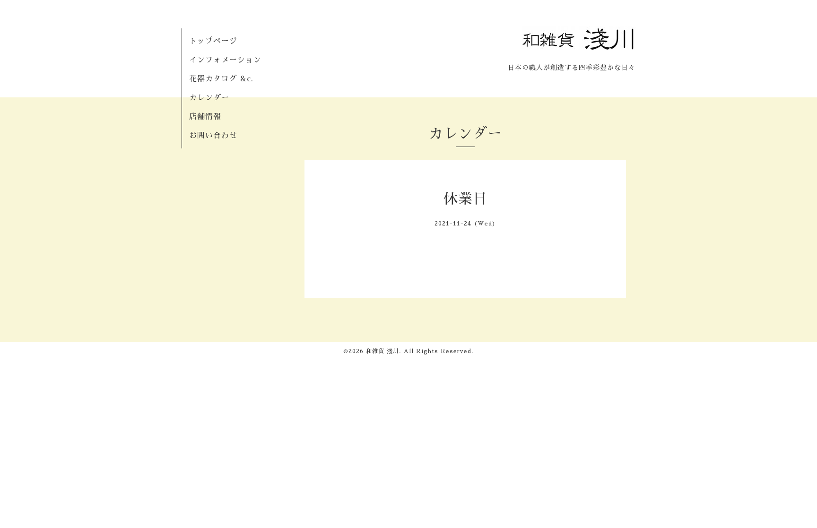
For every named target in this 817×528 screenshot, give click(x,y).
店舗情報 (205, 117)
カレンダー (209, 98)
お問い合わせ (213, 135)
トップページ (213, 41)
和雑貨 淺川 (382, 351)
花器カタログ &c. (221, 79)
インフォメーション (225, 60)
